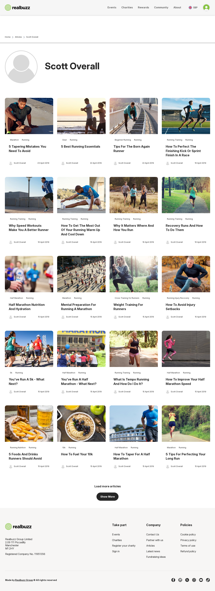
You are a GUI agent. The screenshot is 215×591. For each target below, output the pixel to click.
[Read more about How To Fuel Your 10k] (81, 423)
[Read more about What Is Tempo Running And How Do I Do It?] (134, 349)
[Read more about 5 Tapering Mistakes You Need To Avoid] (29, 116)
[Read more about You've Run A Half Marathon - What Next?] (81, 349)
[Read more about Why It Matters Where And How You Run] (134, 195)
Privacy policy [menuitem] (188, 540)
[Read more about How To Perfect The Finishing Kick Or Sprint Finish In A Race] (186, 116)
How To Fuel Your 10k (77, 454)
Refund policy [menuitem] (188, 551)
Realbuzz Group (24, 580)
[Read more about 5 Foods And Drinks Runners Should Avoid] (29, 423)
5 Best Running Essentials (80, 146)
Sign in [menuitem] (116, 551)
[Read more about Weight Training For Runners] (134, 274)
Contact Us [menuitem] (152, 534)
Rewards (143, 7)
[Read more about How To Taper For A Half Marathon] (134, 423)
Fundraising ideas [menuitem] (156, 556)
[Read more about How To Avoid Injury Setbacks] (186, 274)
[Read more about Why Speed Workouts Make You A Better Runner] (29, 195)
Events (112, 7)
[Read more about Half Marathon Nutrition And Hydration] (29, 274)
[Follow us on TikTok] (208, 580)
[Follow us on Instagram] (194, 580)
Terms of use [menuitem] (187, 545)
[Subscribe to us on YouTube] (201, 580)
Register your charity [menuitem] (124, 545)
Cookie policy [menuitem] (188, 534)
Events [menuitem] (116, 534)
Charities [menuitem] (117, 540)
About (177, 7)
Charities (127, 7)
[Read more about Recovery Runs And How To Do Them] (186, 195)
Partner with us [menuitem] (154, 540)
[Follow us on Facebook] (173, 580)
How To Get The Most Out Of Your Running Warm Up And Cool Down (80, 230)
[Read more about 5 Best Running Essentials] (81, 116)
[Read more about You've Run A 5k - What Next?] (29, 349)
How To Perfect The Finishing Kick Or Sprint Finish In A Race (183, 151)
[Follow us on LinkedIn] (180, 580)
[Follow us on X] (187, 580)
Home (8, 37)
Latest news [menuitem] (153, 551)
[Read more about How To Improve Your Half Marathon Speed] (186, 349)
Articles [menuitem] (150, 545)
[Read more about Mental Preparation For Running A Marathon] (81, 274)
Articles (18, 37)
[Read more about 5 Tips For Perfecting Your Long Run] (186, 423)
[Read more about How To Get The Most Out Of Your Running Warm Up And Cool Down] (81, 195)
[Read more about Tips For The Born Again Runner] (134, 116)
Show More (107, 496)
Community (161, 7)
